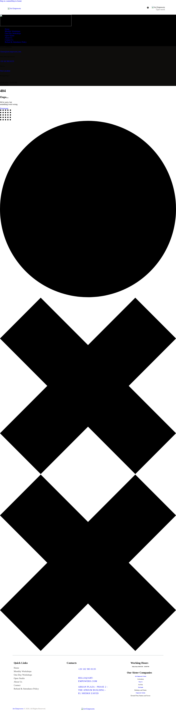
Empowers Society (140, 693)
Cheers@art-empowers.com (10, 52)
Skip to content (5, 1)
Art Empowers (18, 709)
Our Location (5, 71)
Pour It (140, 681)
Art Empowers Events (140, 676)
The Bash (140, 687)
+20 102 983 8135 (7, 61)
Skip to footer (16, 1)
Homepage (4, 108)
